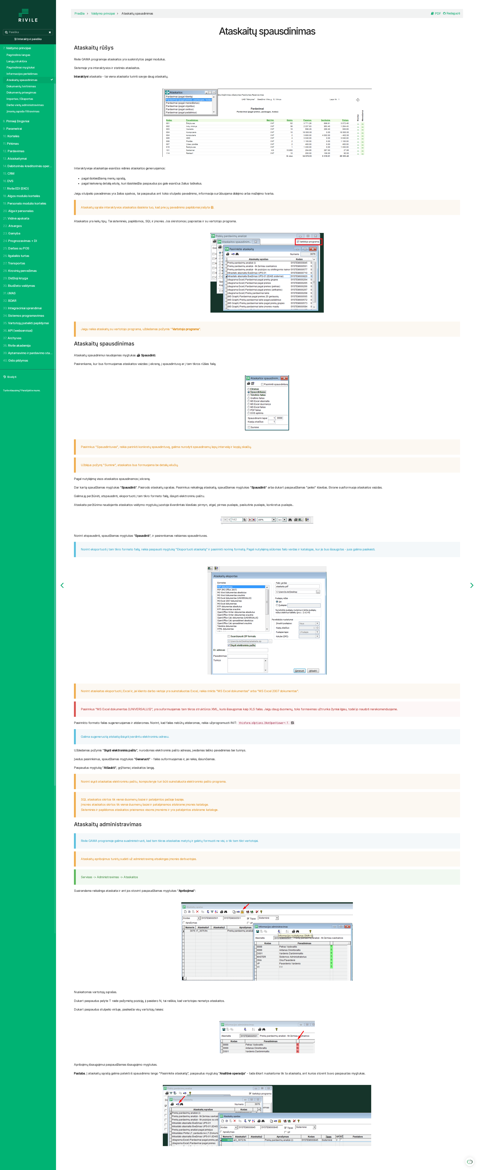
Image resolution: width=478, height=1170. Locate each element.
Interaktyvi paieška (29, 39)
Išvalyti (11, 377)
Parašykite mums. (30, 390)
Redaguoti (453, 13)
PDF (437, 13)
